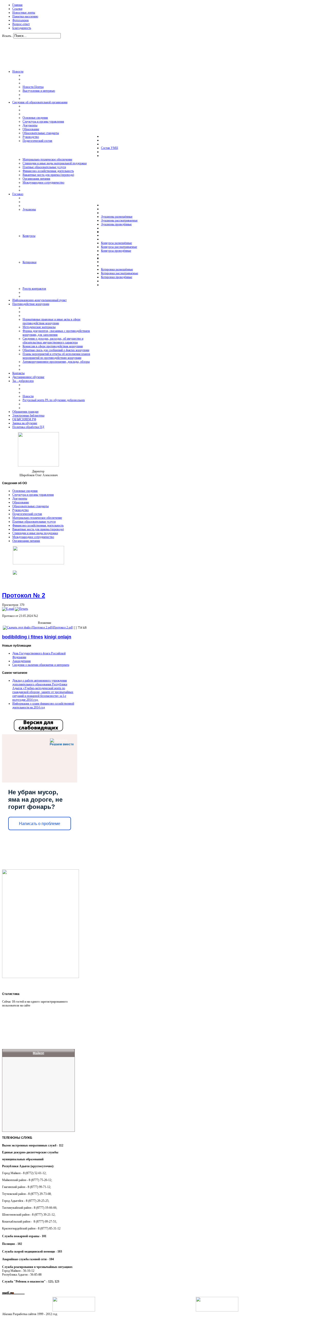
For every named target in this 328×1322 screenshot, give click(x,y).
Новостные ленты (23, 12)
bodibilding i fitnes (22, 636)
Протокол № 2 (23, 595)
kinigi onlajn (57, 636)
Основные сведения (25, 491)
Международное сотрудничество (33, 537)
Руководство (20, 510)
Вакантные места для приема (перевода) (38, 529)
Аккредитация (21, 661)
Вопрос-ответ (21, 24)
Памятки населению (25, 16)
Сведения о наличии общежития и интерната (40, 665)
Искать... (7, 36)
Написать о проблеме (39, 823)
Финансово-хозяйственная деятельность (38, 525)
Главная (17, 5)
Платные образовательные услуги (34, 521)
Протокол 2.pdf (63, 627)
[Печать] (21, 609)
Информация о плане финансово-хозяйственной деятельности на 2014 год (43, 705)
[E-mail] (8, 609)
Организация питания (26, 541)
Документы (19, 498)
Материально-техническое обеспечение (37, 518)
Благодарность (21, 28)
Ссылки (17, 9)
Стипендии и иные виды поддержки (35, 533)
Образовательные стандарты (30, 506)
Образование (20, 502)
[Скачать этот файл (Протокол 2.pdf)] (28, 627)
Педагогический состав (27, 514)
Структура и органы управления (33, 494)
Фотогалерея (20, 20)
